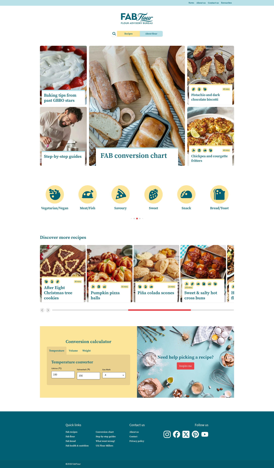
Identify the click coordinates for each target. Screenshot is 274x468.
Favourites (226, 2)
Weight (86, 350)
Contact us (213, 2)
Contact (133, 436)
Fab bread (71, 441)
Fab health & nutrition (77, 445)
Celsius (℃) (56, 368)
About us (201, 2)
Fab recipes (71, 431)
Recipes (128, 33)
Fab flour (70, 436)
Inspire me (185, 366)
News (191, 2)
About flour (151, 33)
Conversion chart (105, 431)
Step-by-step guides (106, 436)
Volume (73, 350)
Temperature (56, 350)
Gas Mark (106, 369)
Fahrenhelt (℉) (83, 369)
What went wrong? (105, 441)
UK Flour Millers (104, 445)
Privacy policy (136, 441)
